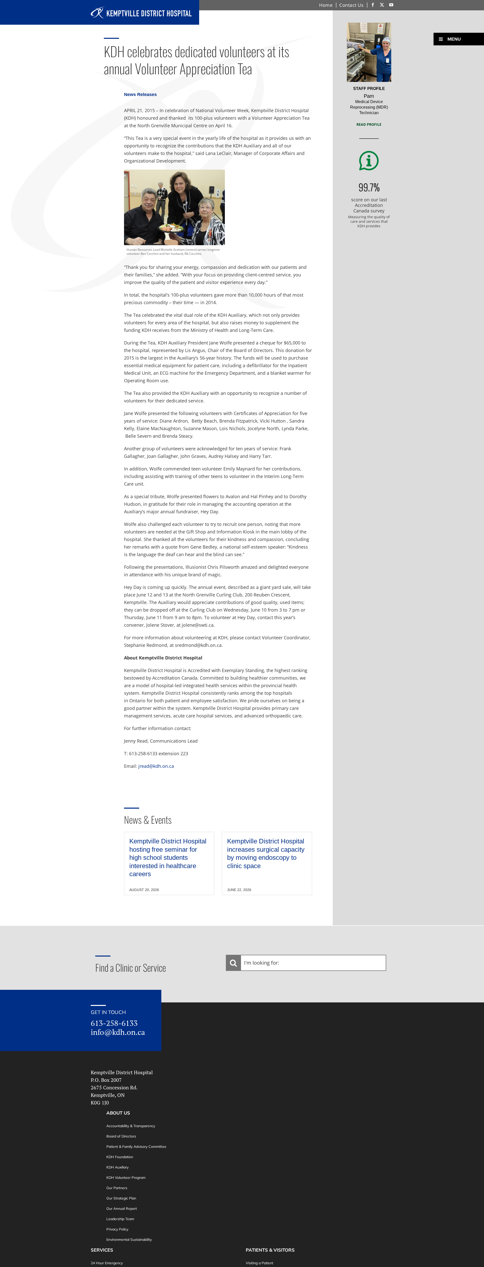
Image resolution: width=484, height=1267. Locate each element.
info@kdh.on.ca (118, 1032)
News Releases (140, 94)
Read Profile (368, 124)
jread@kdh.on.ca (156, 766)
